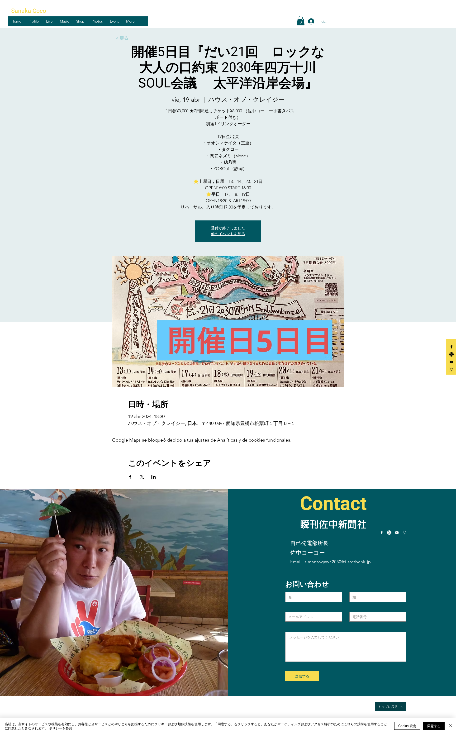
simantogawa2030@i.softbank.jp (337, 561)
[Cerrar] (450, 726)
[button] (33, 21)
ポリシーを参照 (60, 728)
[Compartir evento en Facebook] (130, 477)
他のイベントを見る (228, 234)
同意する (434, 725)
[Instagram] (451, 369)
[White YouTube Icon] (397, 532)
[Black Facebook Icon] (451, 347)
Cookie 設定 (407, 725)
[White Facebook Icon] (382, 532)
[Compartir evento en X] (142, 477)
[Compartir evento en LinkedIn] (153, 477)
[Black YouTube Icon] (451, 362)
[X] (451, 354)
